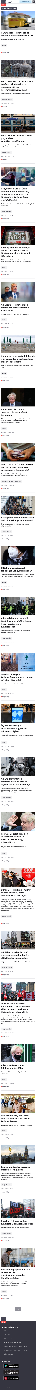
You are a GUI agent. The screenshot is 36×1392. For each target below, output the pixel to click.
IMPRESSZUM (8, 1338)
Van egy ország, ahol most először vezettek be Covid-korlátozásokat (15, 1118)
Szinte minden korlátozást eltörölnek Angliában (15, 1168)
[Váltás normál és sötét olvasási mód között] (15, 2)
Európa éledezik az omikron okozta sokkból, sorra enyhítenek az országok (16, 893)
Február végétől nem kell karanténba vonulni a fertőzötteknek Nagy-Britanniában (14, 838)
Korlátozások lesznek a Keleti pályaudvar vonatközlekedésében (17, 138)
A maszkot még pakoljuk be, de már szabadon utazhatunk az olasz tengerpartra (18, 359)
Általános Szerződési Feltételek (15, 1350)
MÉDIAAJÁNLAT (8, 1354)
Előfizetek (25, 1)
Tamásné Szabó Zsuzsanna (11, 481)
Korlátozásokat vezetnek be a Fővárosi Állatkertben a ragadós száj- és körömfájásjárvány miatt (17, 85)
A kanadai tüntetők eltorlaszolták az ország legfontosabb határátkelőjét (16, 782)
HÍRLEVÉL (7, 1334)
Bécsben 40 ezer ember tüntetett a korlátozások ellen (17, 1222)
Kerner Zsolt (6, 1233)
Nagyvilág (5, 218)
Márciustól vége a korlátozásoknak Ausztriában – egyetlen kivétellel (18, 677)
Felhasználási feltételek (13, 1342)
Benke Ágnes (6, 531)
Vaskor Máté (6, 916)
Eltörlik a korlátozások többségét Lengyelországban (16, 569)
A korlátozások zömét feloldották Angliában (12, 1066)
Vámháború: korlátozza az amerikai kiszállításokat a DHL (17, 34)
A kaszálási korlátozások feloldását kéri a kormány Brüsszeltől (15, 308)
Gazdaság (5, 52)
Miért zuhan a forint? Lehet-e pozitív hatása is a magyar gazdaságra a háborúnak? (17, 467)
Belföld (4, 106)
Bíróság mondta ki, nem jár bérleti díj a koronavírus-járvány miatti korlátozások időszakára (15, 251)
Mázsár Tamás (7, 99)
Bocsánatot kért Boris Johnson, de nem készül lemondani (14, 412)
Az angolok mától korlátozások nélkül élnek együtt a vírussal (17, 519)
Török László (6, 152)
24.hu (4, 45)
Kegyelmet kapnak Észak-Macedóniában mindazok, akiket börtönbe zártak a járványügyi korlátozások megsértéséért (15, 194)
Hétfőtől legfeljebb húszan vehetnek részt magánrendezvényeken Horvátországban (15, 1273)
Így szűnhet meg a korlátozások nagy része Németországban (14, 728)
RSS (5, 1330)
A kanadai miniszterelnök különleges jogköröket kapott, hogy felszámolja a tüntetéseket (17, 622)
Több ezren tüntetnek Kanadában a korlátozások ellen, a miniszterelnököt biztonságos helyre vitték (15, 1007)
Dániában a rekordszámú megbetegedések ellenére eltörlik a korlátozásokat (15, 955)
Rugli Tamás (6, 211)
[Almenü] (10, 1)
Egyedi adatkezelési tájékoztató (15, 1346)
